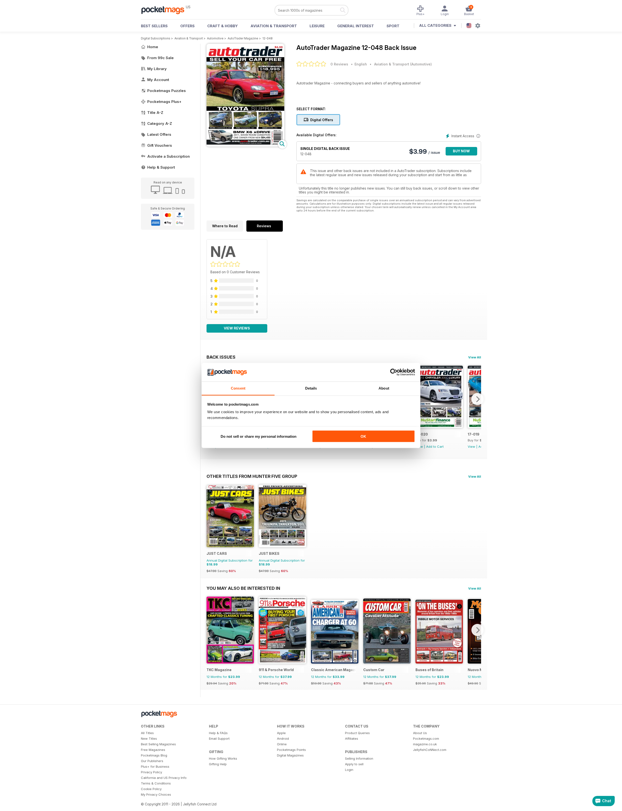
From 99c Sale (160, 57)
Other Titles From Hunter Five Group (252, 476)
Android (283, 738)
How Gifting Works (223, 758)
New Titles (149, 738)
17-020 (421, 434)
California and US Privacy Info (164, 778)
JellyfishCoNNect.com (429, 750)
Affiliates (351, 738)
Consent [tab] (238, 388)
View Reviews (237, 328)
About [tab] (384, 388)
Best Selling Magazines (158, 744)
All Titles (147, 733)
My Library (157, 68)
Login (349, 770)
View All (474, 357)
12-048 (267, 38)
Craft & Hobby (222, 26)
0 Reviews (339, 64)
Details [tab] (311, 388)
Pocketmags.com (426, 738)
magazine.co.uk (425, 744)
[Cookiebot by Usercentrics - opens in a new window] (393, 372)
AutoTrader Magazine (243, 38)
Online (282, 744)
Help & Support (161, 167)
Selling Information (359, 758)
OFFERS (187, 26)
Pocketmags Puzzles (166, 90)
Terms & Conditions (156, 783)
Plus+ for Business (155, 766)
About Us (420, 733)
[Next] (477, 399)
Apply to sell (354, 764)
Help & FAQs (218, 733)
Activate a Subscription (168, 156)
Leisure (317, 26)
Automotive (215, 38)
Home (152, 47)
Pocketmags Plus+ (164, 101)
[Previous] (210, 630)
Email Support (219, 738)
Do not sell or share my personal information (258, 436)
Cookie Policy (151, 789)
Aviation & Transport (274, 26)
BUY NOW (461, 151)
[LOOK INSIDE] (245, 145)
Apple (281, 733)
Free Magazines (153, 750)
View (471, 446)
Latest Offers (159, 134)
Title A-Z (155, 112)
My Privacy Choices (156, 794)
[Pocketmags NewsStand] (165, 10)
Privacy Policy (151, 772)
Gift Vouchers (159, 145)
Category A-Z (159, 123)
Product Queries (357, 733)
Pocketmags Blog (154, 755)
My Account (158, 79)
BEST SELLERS (154, 26)
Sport (393, 26)
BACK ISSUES (221, 357)
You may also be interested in (243, 588)
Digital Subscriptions (155, 38)
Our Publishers (152, 761)
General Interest (355, 26)
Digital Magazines (290, 755)
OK (363, 436)
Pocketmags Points (291, 750)
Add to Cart (435, 446)
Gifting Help (218, 764)
